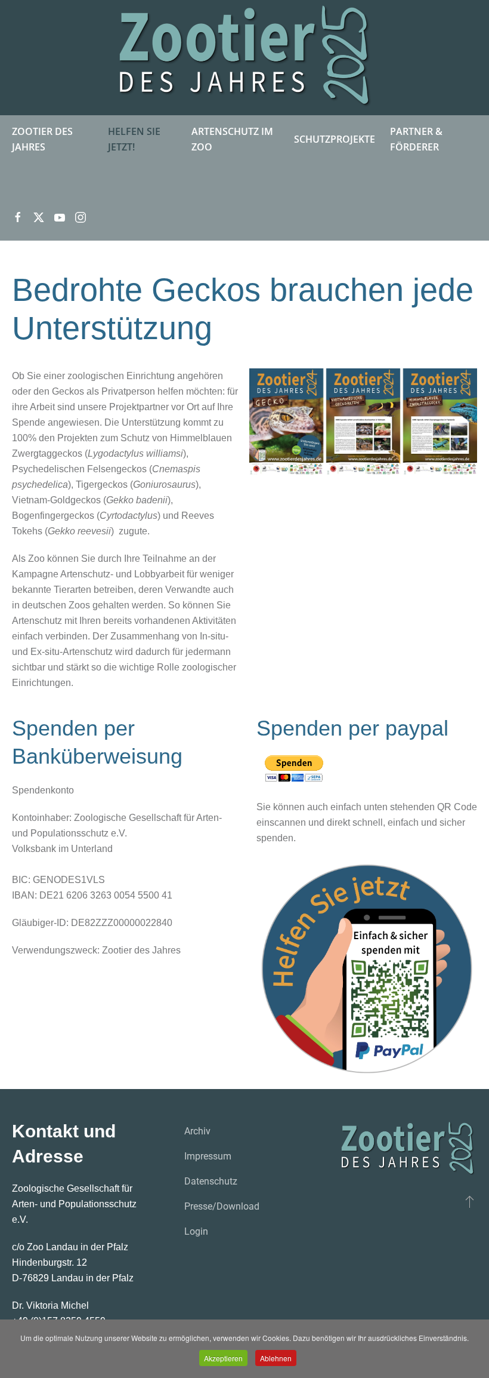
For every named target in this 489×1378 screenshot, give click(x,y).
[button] (469, 1201)
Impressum (207, 1156)
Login (196, 1231)
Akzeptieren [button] (223, 1358)
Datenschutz (210, 1181)
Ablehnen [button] (276, 1358)
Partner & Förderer (416, 139)
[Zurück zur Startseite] (244, 57)
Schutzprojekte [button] (334, 139)
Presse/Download (221, 1206)
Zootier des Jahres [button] (42, 139)
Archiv (197, 1131)
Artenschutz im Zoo (232, 139)
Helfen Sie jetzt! (134, 139)
